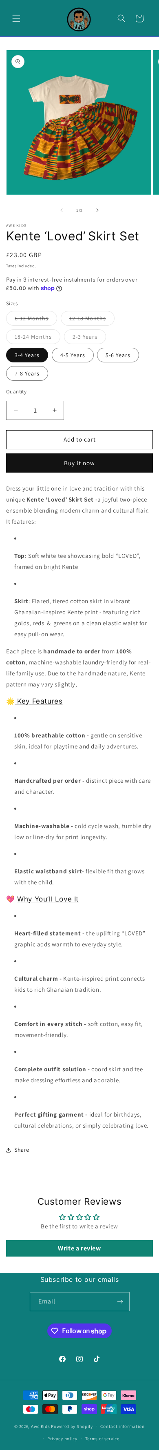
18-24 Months (37, 338)
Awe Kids (40, 1426)
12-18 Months (92, 320)
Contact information (122, 1426)
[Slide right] (97, 210)
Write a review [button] (79, 1248)
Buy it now (79, 463)
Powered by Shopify (72, 1426)
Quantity (16, 391)
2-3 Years (89, 338)
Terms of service (102, 1438)
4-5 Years (72, 355)
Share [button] (21, 1149)
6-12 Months (36, 320)
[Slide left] (62, 210)
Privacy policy (62, 1438)
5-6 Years (118, 355)
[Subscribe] (120, 1301)
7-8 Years (27, 373)
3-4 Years (27, 355)
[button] (16, 18)
